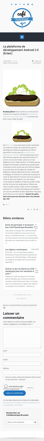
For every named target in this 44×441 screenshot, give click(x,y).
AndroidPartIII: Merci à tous (23, 295)
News (7, 204)
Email (5, 360)
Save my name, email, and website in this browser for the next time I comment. (23, 378)
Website (6, 368)
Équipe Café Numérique (10, 63)
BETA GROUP (21, 299)
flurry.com (10, 145)
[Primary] (22, 37)
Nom (5, 351)
